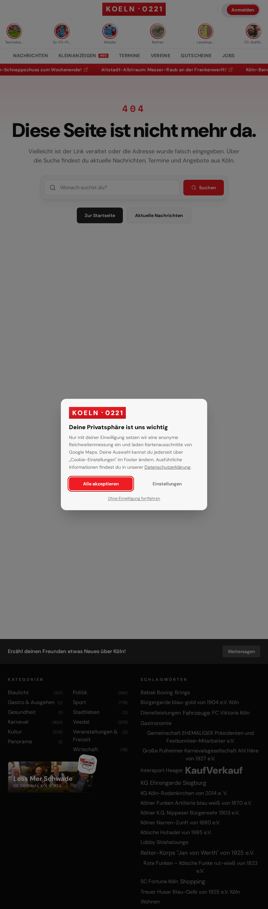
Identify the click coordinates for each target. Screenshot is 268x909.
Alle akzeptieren (101, 484)
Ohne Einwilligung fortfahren (134, 498)
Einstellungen (167, 484)
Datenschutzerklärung (167, 467)
